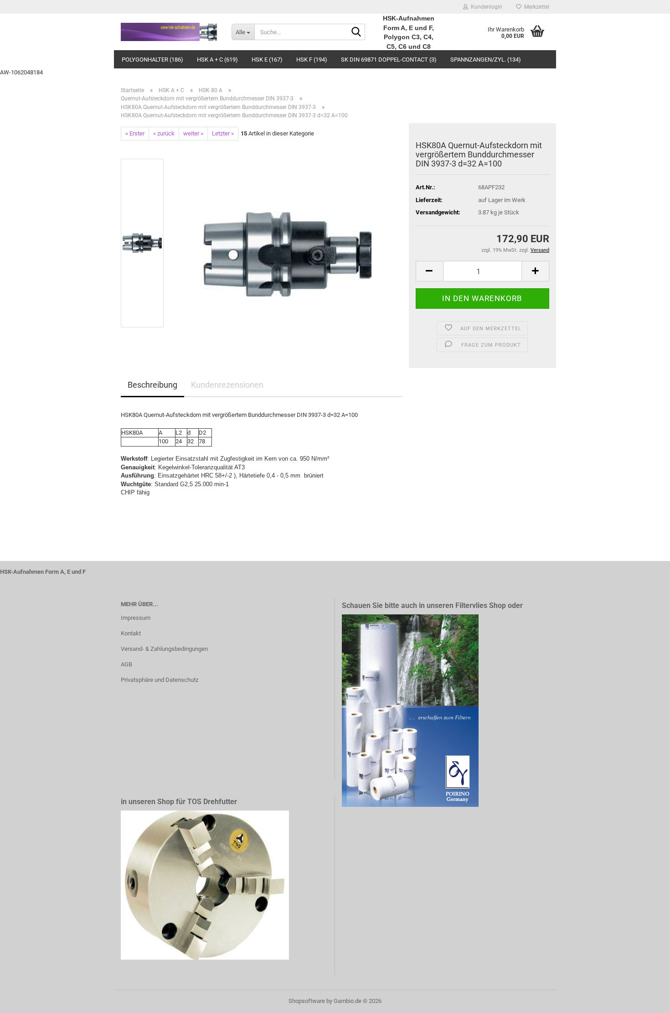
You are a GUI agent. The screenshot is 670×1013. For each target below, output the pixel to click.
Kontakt (131, 633)
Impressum (135, 617)
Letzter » (223, 133)
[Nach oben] (645, 999)
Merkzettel (535, 7)
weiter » (193, 133)
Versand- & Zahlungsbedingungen (164, 648)
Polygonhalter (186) (152, 59)
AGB (126, 664)
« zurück (164, 133)
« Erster (134, 133)
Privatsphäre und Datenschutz (159, 679)
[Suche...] (356, 32)
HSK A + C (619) (217, 59)
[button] (429, 271)
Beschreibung (152, 385)
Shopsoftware (307, 1000)
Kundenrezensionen (227, 385)
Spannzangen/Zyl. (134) (485, 59)
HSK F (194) (311, 59)
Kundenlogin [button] (485, 7)
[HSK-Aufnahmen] (169, 32)
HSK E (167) (267, 59)
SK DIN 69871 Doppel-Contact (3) (389, 59)
